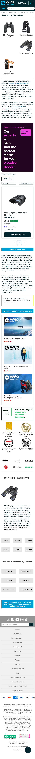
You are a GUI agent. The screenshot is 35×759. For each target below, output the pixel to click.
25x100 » (29, 550)
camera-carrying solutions (18, 83)
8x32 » (17, 540)
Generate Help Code (17, 677)
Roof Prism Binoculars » (26, 581)
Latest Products (17, 691)
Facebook (13, 619)
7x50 (17, 512)
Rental (17, 664)
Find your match (24, 132)
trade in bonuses (8, 302)
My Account (17, 647)
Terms (23, 743)
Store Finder (17, 642)
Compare (10, 230)
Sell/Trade (22, 3)
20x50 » (17, 550)
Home (3, 13)
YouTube (17, 619)
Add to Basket (16, 234)
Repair (17, 660)
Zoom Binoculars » (8, 590)
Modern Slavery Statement (17, 686)
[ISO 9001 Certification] (25, 736)
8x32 (24, 512)
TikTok (26, 619)
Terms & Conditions (17, 682)
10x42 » (29, 540)
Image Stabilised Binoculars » (26, 590)
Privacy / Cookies (17, 669)
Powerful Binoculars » (9, 572)
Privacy (19, 743)
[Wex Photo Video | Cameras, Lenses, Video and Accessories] (7, 3)
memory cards (9, 266)
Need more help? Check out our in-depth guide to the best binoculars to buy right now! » (17, 604)
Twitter (8, 619)
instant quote (12, 300)
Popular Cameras (17, 638)
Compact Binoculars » (9, 581)
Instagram (22, 619)
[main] (17, 310)
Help (17, 673)
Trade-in (17, 656)
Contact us (17, 634)
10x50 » (6, 550)
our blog (28, 311)
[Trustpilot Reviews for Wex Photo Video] (10, 736)
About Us (17, 651)
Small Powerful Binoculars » (26, 572)
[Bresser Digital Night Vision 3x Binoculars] (17, 200)
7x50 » (5, 540)
